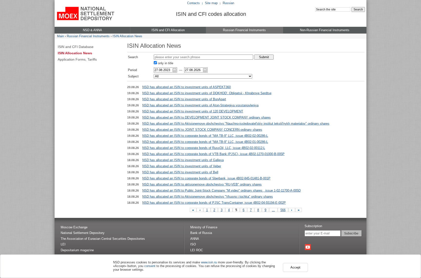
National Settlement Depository (83, 233)
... (273, 210)
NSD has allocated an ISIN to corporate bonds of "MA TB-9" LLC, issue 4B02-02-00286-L (205, 136)
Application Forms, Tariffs (77, 59)
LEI (63, 244)
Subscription (313, 226)
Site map (211, 3)
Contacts (193, 3)
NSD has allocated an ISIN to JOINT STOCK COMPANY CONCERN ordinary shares (202, 129)
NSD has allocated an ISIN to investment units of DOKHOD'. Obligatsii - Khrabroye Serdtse (206, 93)
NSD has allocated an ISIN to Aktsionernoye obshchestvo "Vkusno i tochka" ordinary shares (207, 196)
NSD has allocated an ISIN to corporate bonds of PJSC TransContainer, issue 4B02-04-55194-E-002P (214, 202)
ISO (193, 244)
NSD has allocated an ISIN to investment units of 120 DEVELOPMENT (192, 111)
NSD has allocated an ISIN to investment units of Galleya (183, 160)
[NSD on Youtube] (308, 247)
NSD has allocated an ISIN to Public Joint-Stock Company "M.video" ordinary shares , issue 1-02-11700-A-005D (221, 190)
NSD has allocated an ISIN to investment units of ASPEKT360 (186, 87)
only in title (165, 63)
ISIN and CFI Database (76, 47)
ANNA (194, 239)
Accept (295, 267)
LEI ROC (196, 250)
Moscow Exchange (74, 227)
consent (149, 266)
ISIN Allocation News (127, 36)
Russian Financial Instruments (88, 36)
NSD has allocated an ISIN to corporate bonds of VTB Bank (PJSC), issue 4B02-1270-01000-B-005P (213, 154)
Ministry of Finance (203, 227)
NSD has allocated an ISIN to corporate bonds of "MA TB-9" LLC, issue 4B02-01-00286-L (205, 142)
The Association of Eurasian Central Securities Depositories (103, 239)
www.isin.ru (209, 262)
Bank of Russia (201, 233)
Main (60, 36)
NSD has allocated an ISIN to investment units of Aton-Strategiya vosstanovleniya (200, 105)
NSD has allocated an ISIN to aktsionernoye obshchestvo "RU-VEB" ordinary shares (202, 184)
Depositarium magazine (77, 250)
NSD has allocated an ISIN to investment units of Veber (181, 166)
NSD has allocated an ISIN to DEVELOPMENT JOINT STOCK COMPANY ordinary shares (206, 117)
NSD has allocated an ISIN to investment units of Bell (180, 172)
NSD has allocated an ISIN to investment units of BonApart (184, 99)
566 (283, 210)
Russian (228, 3)
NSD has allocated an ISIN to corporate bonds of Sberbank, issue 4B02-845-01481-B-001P (206, 178)
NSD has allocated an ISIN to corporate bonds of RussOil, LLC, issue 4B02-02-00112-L (203, 148)
